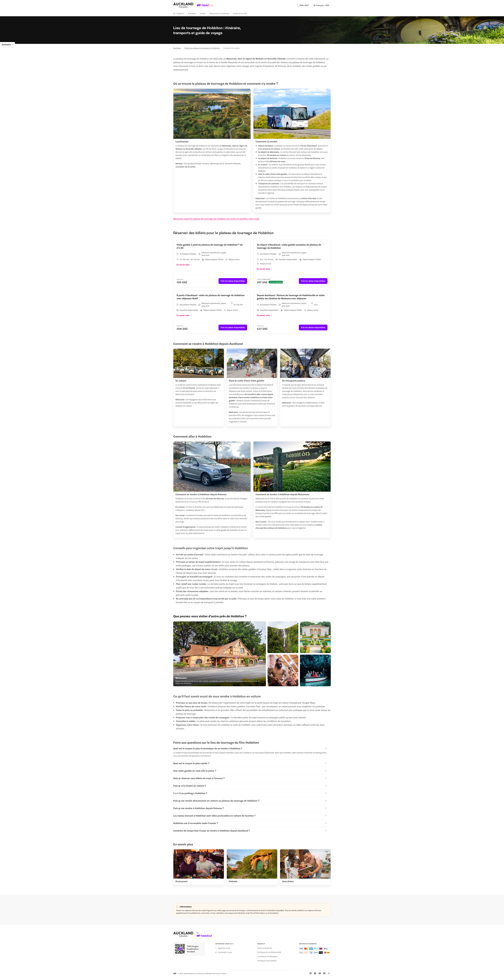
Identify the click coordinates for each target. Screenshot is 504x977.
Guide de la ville (240, 13)
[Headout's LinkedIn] (310, 973)
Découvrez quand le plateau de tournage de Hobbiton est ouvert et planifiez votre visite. (216, 218)
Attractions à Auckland (219, 13)
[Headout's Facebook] (324, 973)
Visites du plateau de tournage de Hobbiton (202, 48)
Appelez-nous (224, 948)
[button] (219, 653)
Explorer (180, 13)
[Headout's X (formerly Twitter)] (329, 973)
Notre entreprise (264, 948)
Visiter (203, 13)
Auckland (177, 48)
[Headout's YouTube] (320, 973)
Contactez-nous (225, 952)
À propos (192, 13)
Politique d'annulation (267, 960)
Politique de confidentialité (269, 952)
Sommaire (6, 44)
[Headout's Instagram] (315, 973)
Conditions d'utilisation (267, 956)
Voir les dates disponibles (233, 280)
